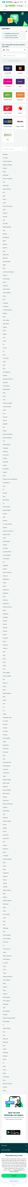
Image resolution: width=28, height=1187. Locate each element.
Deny (14, 1185)
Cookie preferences (14, 1181)
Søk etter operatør (14, 60)
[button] (18, 2)
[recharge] (8, 2)
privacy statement (13, 1171)
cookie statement (18, 1170)
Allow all (14, 1175)
